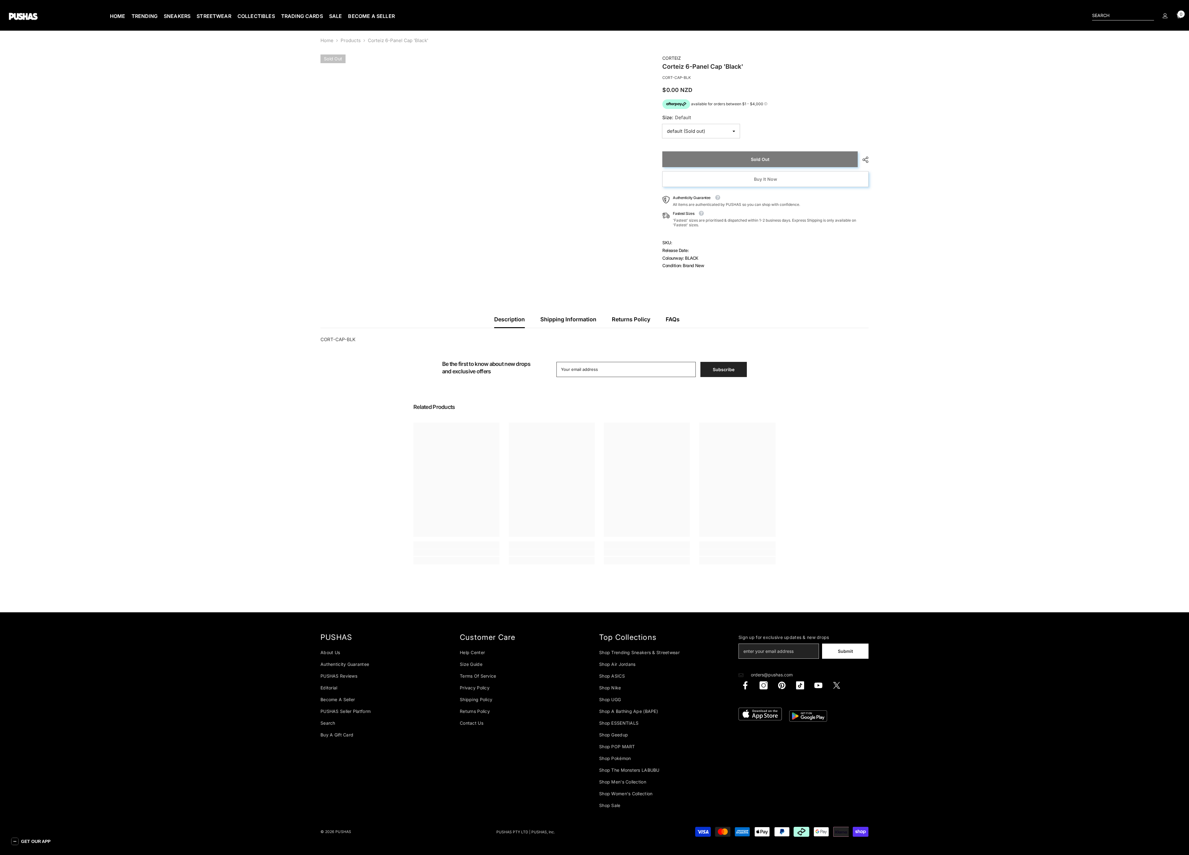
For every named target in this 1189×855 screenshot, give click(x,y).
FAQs (673, 319)
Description (509, 319)
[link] (456, 552)
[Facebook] (745, 685)
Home (326, 40)
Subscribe (723, 369)
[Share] (863, 159)
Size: (676, 117)
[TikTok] (800, 685)
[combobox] (1118, 15)
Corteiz (671, 58)
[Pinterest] (782, 685)
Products (351, 40)
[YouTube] (818, 685)
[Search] (1123, 15)
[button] (30, 841)
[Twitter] (836, 685)
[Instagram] (763, 685)
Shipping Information (568, 319)
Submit (845, 651)
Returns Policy (631, 319)
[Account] (1165, 15)
